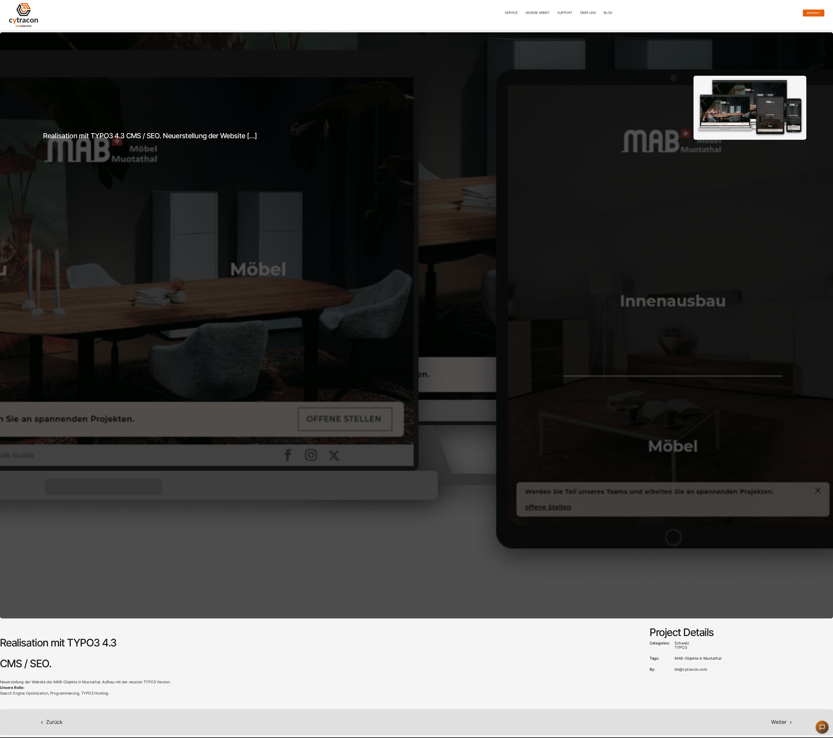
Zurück (54, 722)
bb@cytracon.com (691, 669)
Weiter (779, 722)
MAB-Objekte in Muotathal (698, 658)
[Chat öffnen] (822, 727)
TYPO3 (681, 647)
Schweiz (682, 643)
